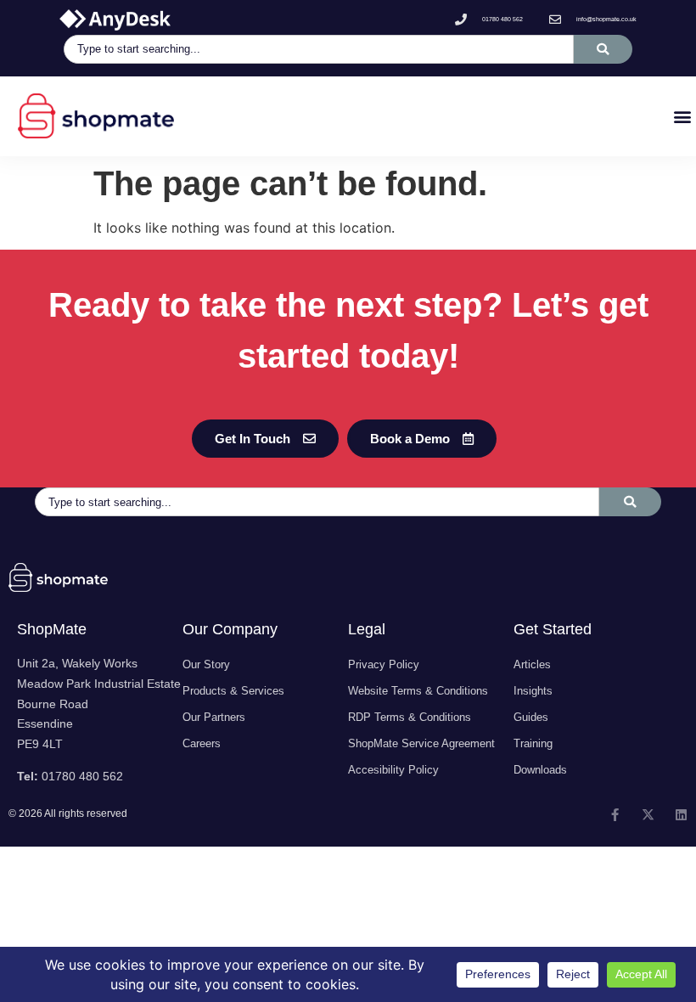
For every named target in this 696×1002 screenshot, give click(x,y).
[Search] (603, 49)
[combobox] (319, 49)
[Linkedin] (681, 814)
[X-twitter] (648, 814)
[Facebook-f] (615, 814)
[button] (682, 116)
